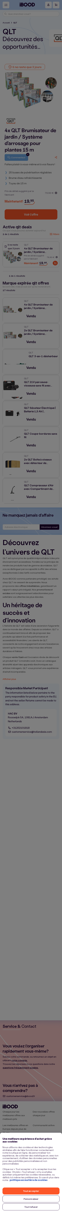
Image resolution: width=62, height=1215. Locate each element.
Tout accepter (31, 1190)
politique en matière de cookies (28, 1180)
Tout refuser (31, 1206)
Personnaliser (31, 1198)
